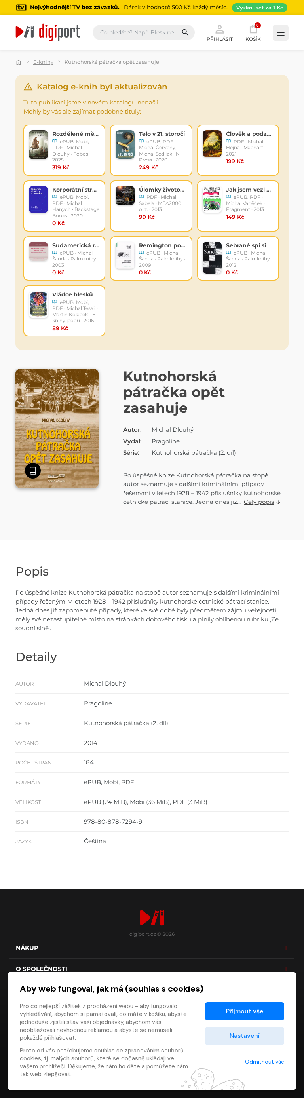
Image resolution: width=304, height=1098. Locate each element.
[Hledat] (188, 32)
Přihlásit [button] (220, 39)
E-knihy (43, 62)
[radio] (64, 150)
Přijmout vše (244, 1011)
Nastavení (245, 1036)
